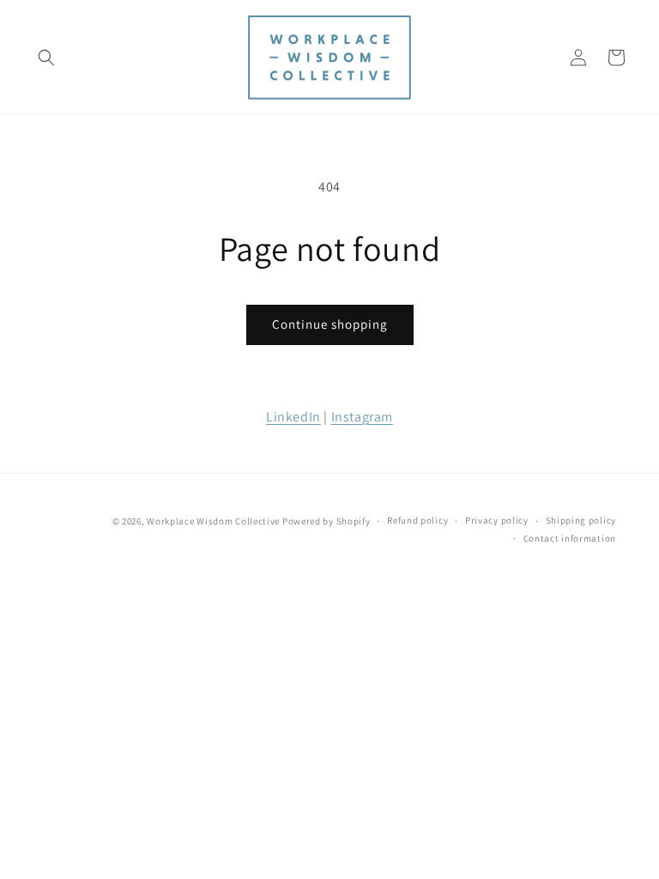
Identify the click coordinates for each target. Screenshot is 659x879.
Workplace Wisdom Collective (213, 521)
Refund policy (417, 520)
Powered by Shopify (326, 521)
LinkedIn (293, 417)
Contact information (569, 538)
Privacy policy (497, 520)
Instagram (362, 417)
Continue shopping (330, 324)
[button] (46, 57)
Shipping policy (581, 520)
